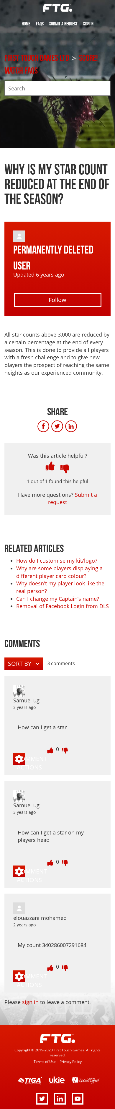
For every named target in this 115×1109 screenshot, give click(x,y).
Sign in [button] (88, 24)
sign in (30, 1002)
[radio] (50, 466)
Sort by (20, 664)
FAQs (40, 24)
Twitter (63, 426)
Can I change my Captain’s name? (57, 598)
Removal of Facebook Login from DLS (62, 606)
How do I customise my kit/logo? (56, 560)
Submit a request (63, 24)
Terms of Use (45, 1061)
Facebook (49, 426)
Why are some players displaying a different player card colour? (59, 572)
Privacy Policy (71, 1061)
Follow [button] (57, 300)
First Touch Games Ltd (36, 58)
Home (26, 24)
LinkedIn (77, 426)
